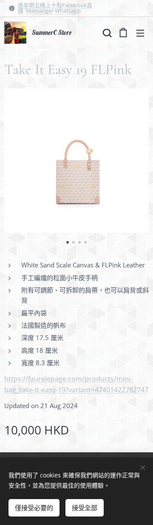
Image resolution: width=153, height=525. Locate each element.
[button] (106, 32)
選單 (140, 32)
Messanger (40, 10)
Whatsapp (68, 10)
